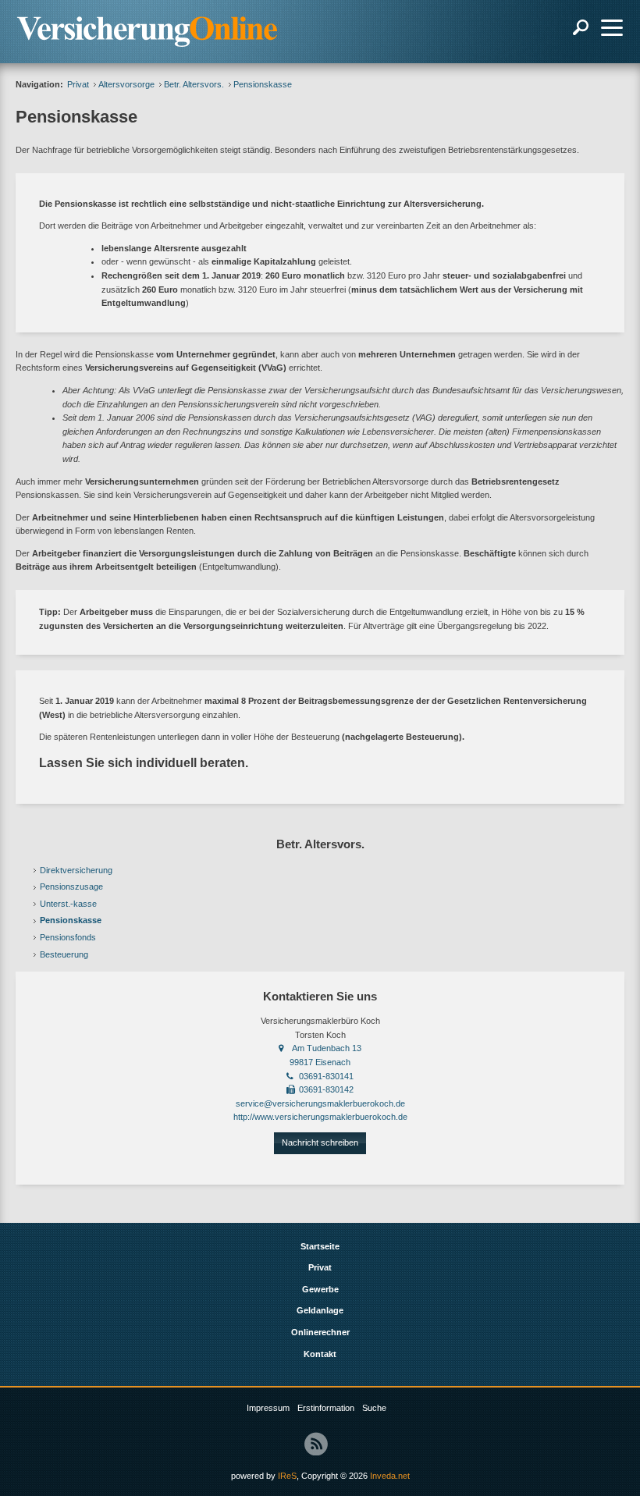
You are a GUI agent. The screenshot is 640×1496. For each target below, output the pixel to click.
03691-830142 (326, 1089)
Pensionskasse (70, 920)
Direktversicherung (76, 870)
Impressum (268, 1407)
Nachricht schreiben (320, 1142)
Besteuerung (64, 954)
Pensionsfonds (68, 937)
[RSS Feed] (316, 1443)
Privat (78, 84)
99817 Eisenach (320, 1062)
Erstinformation (325, 1407)
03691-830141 (326, 1076)
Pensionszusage (71, 886)
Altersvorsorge (126, 84)
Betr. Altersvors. (194, 84)
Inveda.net (390, 1475)
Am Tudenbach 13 (326, 1048)
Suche (374, 1407)
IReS (287, 1475)
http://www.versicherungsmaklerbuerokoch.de (320, 1116)
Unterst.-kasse (68, 903)
